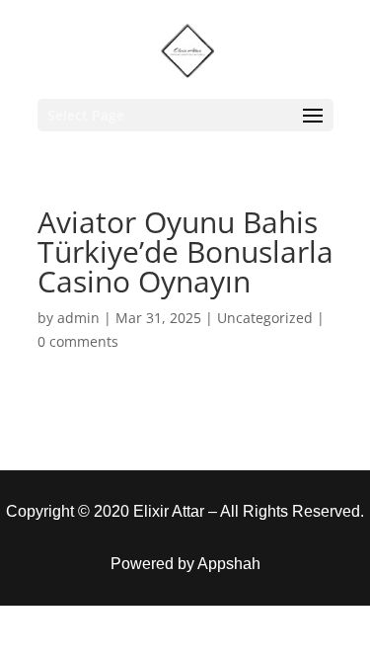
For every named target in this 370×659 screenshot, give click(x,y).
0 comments (77, 341)
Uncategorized (265, 317)
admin (78, 317)
